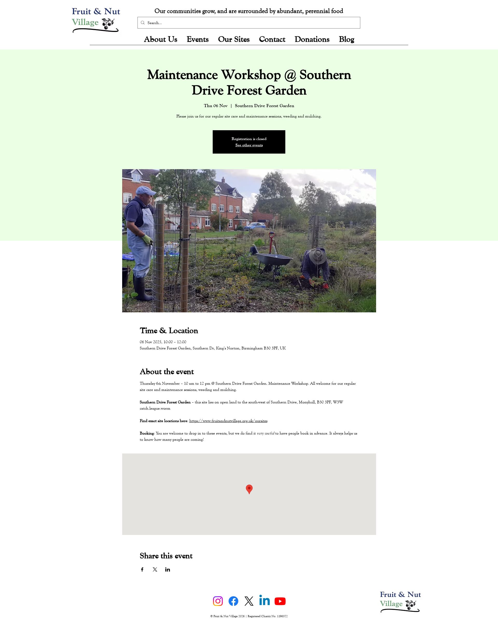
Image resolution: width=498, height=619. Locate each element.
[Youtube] (280, 601)
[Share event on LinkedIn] (167, 569)
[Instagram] (217, 601)
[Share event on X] (155, 569)
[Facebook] (233, 601)
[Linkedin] (264, 601)
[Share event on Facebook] (142, 569)
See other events (249, 145)
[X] (249, 601)
